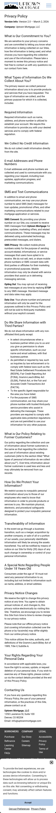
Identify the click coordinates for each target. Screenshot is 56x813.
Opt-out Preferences (19, 808)
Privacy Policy (38, 808)
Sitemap (26, 745)
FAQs (7, 753)
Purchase (9, 736)
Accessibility (45, 736)
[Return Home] (21, 6)
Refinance (9, 741)
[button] (51, 762)
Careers (26, 741)
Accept (28, 802)
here (25, 68)
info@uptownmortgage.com (26, 721)
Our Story (27, 736)
